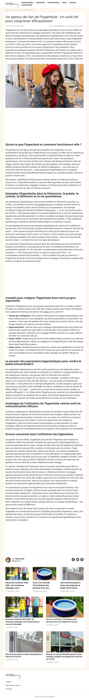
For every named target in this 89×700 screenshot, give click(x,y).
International (53, 3)
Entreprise (40, 3)
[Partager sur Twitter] (77, 560)
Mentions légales (48, 697)
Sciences (73, 3)
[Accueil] (12, 5)
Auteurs (9, 682)
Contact (9, 689)
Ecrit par (55, 26)
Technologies (26, 5)
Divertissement (27, 3)
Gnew (46, 311)
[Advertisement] (44, 125)
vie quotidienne (42, 204)
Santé (64, 3)
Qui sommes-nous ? (13, 685)
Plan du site (38, 697)
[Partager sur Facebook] (73, 560)
